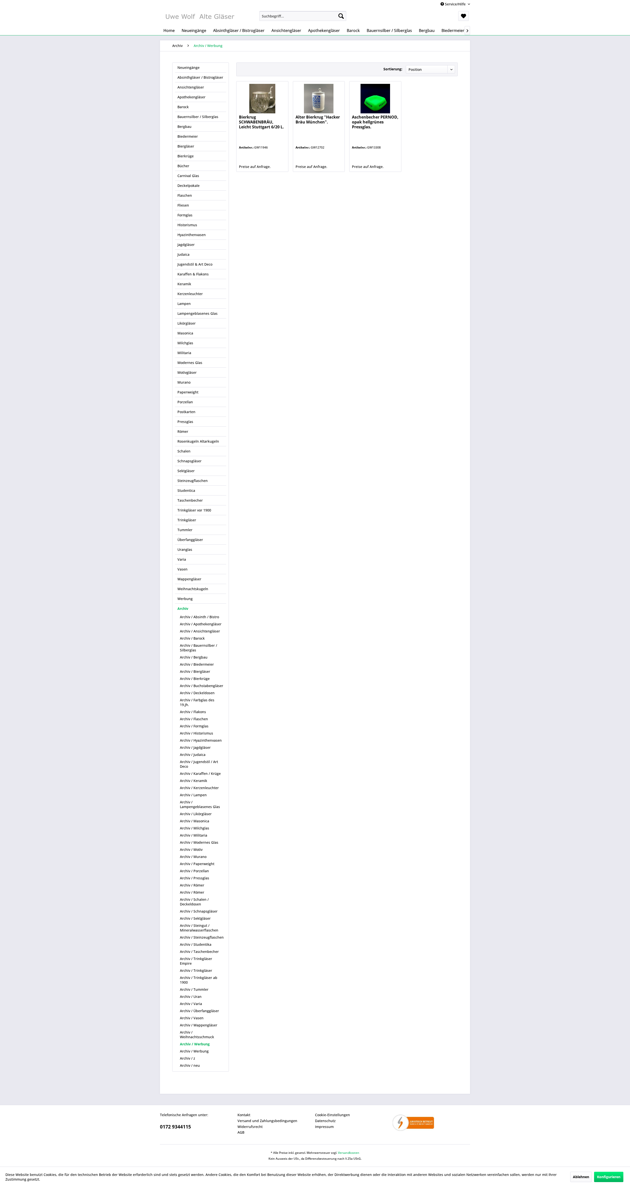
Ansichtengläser (190, 87)
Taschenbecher (190, 500)
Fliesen (183, 205)
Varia (181, 559)
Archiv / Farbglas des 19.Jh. (197, 702)
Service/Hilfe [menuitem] (455, 4)
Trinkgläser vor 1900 (194, 510)
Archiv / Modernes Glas (199, 842)
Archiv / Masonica (194, 821)
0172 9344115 (175, 1127)
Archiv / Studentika (195, 944)
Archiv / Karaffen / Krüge (200, 773)
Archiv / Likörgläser (196, 813)
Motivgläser (187, 372)
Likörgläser (186, 323)
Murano (183, 382)
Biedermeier (187, 136)
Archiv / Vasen (192, 1018)
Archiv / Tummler (194, 989)
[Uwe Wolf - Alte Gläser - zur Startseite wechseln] (199, 17)
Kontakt (243, 1114)
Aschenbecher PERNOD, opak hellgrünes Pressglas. (375, 122)
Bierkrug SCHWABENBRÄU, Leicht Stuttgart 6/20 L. (261, 122)
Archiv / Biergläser (195, 671)
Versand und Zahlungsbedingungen (267, 1120)
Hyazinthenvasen (191, 234)
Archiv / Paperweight (197, 863)
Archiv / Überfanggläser (199, 1010)
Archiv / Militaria (193, 835)
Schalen (183, 451)
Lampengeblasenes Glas (197, 313)
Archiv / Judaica (192, 754)
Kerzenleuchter (190, 293)
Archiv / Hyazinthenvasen (201, 740)
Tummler (184, 529)
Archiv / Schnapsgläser (199, 911)
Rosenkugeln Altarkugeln (198, 441)
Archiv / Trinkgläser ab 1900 (198, 980)
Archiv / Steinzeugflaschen (202, 937)
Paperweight (187, 392)
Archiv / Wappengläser (198, 1025)
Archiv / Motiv (191, 849)
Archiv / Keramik (193, 780)
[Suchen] (341, 16)
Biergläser (185, 146)
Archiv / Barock (192, 638)
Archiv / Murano (193, 856)
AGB (240, 1132)
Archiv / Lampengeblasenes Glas (200, 804)
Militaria (184, 352)
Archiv (182, 608)
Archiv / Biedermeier (197, 664)
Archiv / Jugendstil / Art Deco (199, 764)
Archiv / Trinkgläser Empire (196, 961)
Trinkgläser (186, 520)
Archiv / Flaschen (194, 719)
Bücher (183, 166)
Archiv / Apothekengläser (200, 624)
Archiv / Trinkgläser (196, 970)
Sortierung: (392, 69)
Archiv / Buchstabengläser (201, 685)
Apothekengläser (191, 97)
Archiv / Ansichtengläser (200, 631)
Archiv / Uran (191, 996)
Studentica (186, 490)
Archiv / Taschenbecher (199, 951)
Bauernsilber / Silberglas (197, 116)
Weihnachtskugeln (192, 588)
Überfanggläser (190, 539)
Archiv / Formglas (194, 726)
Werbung (185, 598)
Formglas (184, 215)
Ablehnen (581, 1176)
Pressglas (185, 421)
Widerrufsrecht (250, 1126)
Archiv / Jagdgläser (195, 747)
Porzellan (185, 402)
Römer (182, 431)
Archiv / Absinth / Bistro (199, 617)
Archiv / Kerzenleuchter (199, 787)
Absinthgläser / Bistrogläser (200, 77)
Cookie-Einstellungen (332, 1114)
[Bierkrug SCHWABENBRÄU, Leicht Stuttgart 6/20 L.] (262, 98)
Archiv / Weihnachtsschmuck (197, 1034)
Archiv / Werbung (195, 1044)
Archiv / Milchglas (194, 828)
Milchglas (185, 343)
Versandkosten (348, 1153)
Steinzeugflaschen (192, 480)
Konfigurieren (608, 1176)
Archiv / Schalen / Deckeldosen (194, 901)
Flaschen (184, 195)
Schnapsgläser (189, 461)
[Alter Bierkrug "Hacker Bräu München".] (319, 98)
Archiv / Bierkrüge (195, 678)
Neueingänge (188, 67)
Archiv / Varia (191, 1003)
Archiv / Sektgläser (195, 918)
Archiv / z (187, 1058)
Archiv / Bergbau (193, 657)
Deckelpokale (188, 185)
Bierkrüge (185, 156)
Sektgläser (186, 470)
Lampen (184, 303)
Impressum (324, 1126)
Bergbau (184, 126)
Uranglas (184, 549)
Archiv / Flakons (193, 711)
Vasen (182, 569)
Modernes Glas (189, 362)
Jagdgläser (186, 244)
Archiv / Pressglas (194, 878)
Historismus (187, 225)
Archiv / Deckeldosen (197, 693)
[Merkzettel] (463, 16)
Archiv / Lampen (193, 795)
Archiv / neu (190, 1065)
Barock (183, 107)
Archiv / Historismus (196, 733)
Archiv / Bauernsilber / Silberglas (198, 647)
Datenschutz (325, 1120)
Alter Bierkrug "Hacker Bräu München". (318, 120)
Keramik (184, 284)
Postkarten (186, 411)
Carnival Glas (188, 175)
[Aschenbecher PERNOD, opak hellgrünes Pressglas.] (375, 98)
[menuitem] (302, 16)
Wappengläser (189, 579)
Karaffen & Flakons (193, 274)
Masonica (185, 333)
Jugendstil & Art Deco (194, 264)
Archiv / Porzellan (194, 871)
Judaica (183, 254)
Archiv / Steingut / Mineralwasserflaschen (199, 927)
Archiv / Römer (192, 885)
